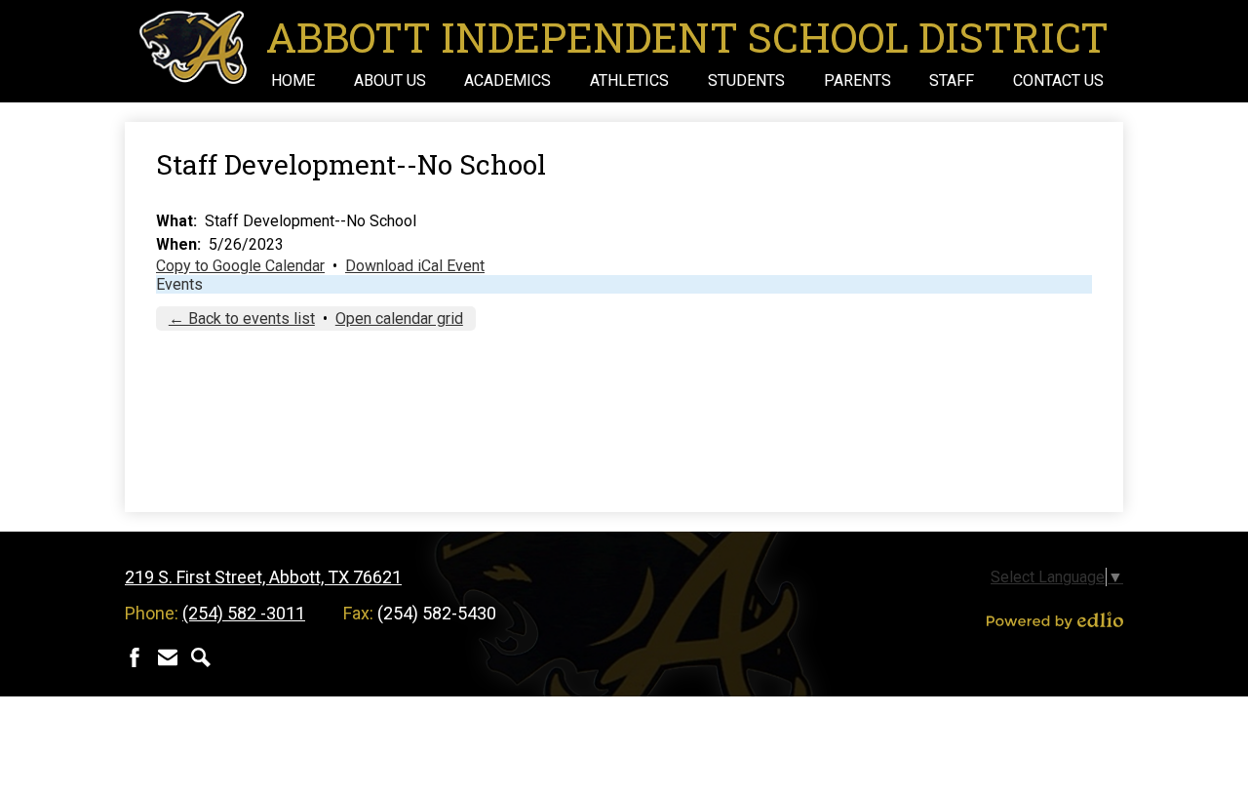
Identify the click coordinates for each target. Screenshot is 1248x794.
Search (201, 657)
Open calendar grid (399, 318)
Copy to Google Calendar (240, 266)
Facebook (134, 657)
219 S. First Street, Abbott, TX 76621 (263, 577)
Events (179, 284)
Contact (167, 657)
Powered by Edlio (1055, 620)
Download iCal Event (415, 266)
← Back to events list (242, 318)
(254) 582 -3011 (243, 613)
